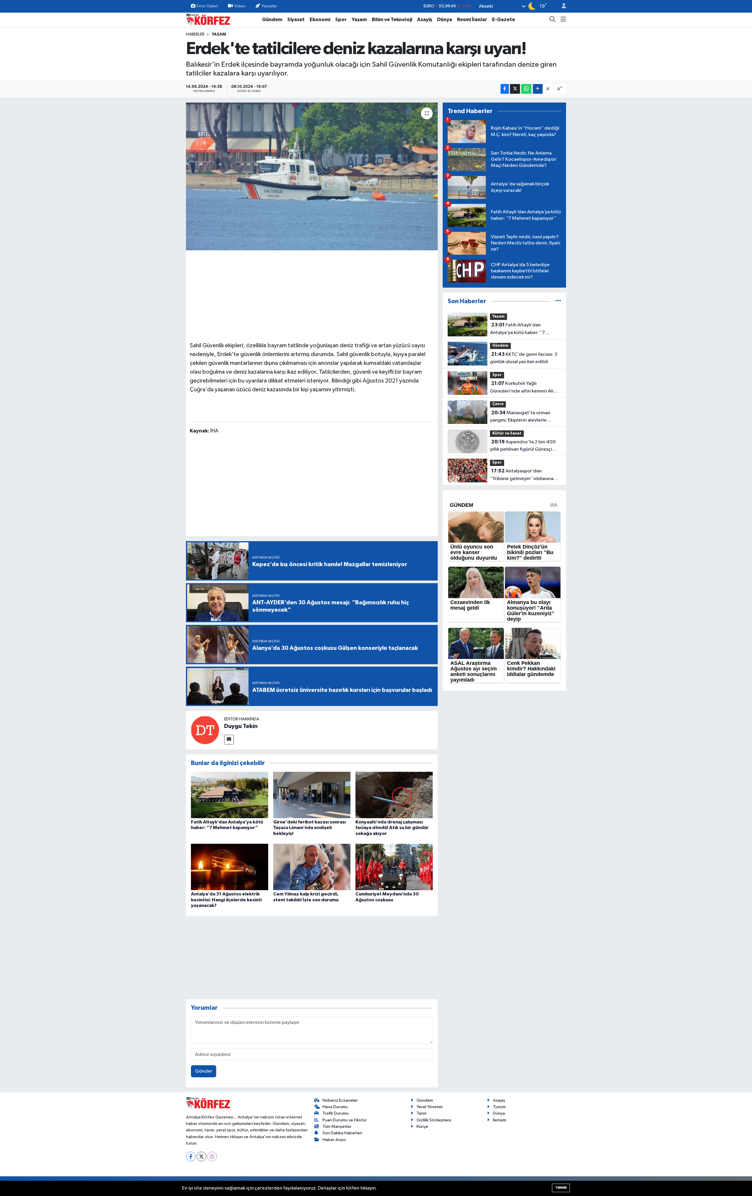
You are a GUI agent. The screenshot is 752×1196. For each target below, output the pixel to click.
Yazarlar (269, 6)
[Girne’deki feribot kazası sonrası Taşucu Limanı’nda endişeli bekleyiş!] (311, 794)
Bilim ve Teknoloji (392, 19)
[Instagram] (212, 1156)
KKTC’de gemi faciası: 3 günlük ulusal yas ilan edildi (523, 358)
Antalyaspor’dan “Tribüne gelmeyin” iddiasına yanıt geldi (521, 475)
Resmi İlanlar (472, 19)
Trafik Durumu (336, 1113)
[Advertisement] (312, 295)
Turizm (499, 1107)
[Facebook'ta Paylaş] (505, 89)
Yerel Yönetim (430, 1107)
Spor (341, 19)
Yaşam (359, 19)
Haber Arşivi (334, 1140)
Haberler (195, 34)
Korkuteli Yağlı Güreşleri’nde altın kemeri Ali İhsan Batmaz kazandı (521, 388)
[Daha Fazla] (538, 89)
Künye (422, 1126)
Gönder (203, 1071)
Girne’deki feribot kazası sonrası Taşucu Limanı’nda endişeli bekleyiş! (309, 828)
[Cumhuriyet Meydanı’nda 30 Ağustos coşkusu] (394, 866)
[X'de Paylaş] (515, 89)
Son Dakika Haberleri (342, 1133)
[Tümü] (558, 301)
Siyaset (296, 19)
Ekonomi (320, 19)
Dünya (444, 19)
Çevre (497, 404)
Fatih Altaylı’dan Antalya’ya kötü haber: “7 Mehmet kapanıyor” (517, 329)
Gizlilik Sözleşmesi (434, 1120)
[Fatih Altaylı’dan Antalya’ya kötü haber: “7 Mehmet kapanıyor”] (229, 794)
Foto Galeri (207, 6)
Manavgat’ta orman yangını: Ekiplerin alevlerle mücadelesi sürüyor (520, 417)
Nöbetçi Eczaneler (340, 1100)
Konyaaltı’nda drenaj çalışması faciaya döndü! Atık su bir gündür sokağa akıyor (392, 828)
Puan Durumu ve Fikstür (345, 1120)
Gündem (272, 19)
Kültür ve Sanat (506, 433)
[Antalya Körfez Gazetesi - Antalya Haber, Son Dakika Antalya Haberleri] (208, 19)
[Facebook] (191, 1156)
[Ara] (552, 20)
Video (240, 6)
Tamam (561, 1187)
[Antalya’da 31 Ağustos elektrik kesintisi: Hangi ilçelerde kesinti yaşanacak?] (229, 866)
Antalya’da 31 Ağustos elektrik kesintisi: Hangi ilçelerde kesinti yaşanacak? (226, 900)
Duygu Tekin (241, 726)
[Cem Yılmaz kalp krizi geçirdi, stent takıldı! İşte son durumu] (311, 866)
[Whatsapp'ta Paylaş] (526, 89)
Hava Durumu (335, 1107)
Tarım (422, 1113)
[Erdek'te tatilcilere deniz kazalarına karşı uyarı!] (312, 176)
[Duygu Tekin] (205, 729)
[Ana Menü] (563, 20)
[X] (201, 1156)
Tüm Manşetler (337, 1126)
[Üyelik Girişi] (561, 6)
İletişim (499, 1120)
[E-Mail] (229, 739)
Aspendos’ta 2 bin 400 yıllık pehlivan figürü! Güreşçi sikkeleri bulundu (523, 446)
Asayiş (424, 19)
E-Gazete (503, 19)
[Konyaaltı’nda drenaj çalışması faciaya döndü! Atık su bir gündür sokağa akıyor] (394, 794)
